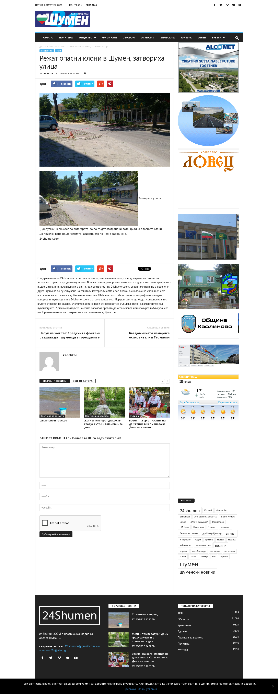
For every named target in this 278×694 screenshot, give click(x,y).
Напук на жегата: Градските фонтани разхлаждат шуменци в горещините (69, 335)
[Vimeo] (227, 5)
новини (221, 554)
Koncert (208, 519)
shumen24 (221, 519)
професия (229, 560)
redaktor (48, 73)
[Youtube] (240, 5)
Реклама (91, 5)
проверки (215, 560)
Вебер (183, 531)
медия (220, 548)
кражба (209, 548)
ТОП (58, 50)
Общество (85, 37)
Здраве (182, 641)
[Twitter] (221, 5)
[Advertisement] (169, 19)
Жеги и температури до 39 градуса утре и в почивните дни (103, 424)
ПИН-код (184, 536)
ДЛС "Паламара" (199, 531)
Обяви (202, 37)
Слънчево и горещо (53, 420)
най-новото (185, 554)
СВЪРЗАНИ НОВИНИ (55, 380)
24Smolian (147, 37)
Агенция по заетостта (205, 525)
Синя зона (198, 536)
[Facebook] (214, 5)
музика (231, 548)
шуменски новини (197, 581)
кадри (198, 548)
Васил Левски (228, 525)
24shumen (190, 520)
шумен (189, 573)
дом (41, 46)
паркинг (184, 560)
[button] (236, 37)
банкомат (225, 536)
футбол (224, 565)
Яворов (212, 536)
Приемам (130, 689)
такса (193, 565)
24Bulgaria (167, 37)
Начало (48, 37)
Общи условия (147, 689)
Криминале (109, 37)
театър (204, 565)
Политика (66, 37)
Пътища (134, 416)
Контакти (75, 5)
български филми (189, 542)
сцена (183, 565)
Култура (186, 37)
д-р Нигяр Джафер (211, 542)
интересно (185, 548)
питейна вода (199, 560)
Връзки (216, 37)
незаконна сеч (203, 554)
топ (214, 565)
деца (231, 543)
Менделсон (218, 531)
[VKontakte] (233, 5)
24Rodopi (129, 37)
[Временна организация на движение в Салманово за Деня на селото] (149, 402)
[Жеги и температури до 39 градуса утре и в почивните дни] (104, 402)
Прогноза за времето (52, 416)
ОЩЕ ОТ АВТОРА (83, 380)
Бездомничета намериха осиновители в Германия (149, 335)
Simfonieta (185, 525)
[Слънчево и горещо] (59, 402)
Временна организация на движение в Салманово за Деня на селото (147, 424)
